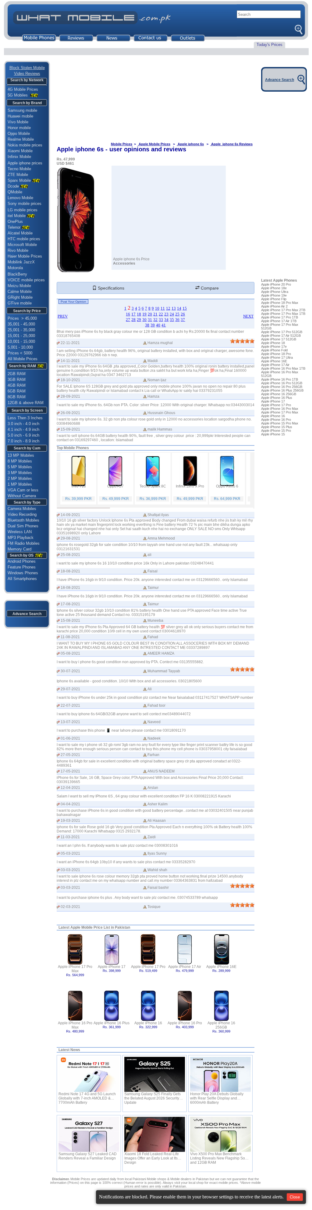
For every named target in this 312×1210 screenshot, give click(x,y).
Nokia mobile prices (25, 145)
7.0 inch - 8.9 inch (23, 441)
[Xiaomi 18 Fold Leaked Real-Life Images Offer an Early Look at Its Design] (154, 1134)
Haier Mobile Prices (25, 256)
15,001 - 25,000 (21, 335)
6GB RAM (17, 391)
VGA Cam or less (23, 490)
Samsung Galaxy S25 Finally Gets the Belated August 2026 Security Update (152, 1096)
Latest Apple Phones (279, 280)
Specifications (110, 288)
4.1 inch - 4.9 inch (23, 429)
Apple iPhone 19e (274, 295)
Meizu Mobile (19, 285)
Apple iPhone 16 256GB (221, 1025)
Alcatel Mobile (20, 233)
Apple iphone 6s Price (131, 259)
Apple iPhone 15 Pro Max (279, 423)
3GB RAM (17, 379)
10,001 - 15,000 (21, 341)
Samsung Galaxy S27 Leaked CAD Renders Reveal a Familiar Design (87, 1156)
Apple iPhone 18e (274, 288)
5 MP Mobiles (20, 467)
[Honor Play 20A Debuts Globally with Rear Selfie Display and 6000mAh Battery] (220, 1074)
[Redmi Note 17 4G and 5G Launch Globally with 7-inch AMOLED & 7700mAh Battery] (88, 1074)
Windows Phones (21, 573)
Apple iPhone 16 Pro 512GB (281, 383)
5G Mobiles (18, 95)
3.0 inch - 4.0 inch (23, 423)
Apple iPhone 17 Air (184, 967)
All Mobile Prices (22, 359)
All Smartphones (20, 578)
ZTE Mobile (18, 174)
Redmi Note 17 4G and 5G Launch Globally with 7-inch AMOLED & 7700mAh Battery (87, 1096)
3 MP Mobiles (20, 472)
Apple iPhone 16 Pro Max (75, 1025)
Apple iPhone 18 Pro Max (279, 302)
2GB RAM (17, 373)
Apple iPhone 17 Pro (148, 967)
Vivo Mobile (18, 122)
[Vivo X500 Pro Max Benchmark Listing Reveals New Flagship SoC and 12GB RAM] (220, 1134)
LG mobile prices (22, 210)
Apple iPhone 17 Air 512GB (281, 335)
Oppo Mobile (19, 133)
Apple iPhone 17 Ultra (277, 357)
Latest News (69, 1050)
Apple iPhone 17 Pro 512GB (281, 332)
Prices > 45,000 (22, 318)
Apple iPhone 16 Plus (111, 1023)
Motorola (15, 268)
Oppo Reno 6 (227, 486)
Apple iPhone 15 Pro (276, 430)
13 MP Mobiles (21, 455)
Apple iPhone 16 (148, 1023)
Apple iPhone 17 (112, 967)
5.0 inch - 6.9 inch (23, 435)
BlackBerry (17, 274)
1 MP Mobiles (20, 484)
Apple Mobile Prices (154, 144)
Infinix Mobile (19, 156)
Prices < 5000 (20, 353)
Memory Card (19, 549)
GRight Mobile (20, 297)
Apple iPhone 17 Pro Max (75, 969)
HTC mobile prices (24, 239)
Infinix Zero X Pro (190, 486)
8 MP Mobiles (20, 461)
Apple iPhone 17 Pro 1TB (279, 317)
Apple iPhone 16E (221, 967)
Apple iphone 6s (190, 144)
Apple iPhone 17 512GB (278, 339)
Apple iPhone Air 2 (274, 306)
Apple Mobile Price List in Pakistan (100, 927)
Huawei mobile (20, 116)
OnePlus (15, 221)
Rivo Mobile (18, 250)
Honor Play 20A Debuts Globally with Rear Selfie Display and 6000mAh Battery (216, 1096)
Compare (209, 288)
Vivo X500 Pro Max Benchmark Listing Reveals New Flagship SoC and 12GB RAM (219, 1156)
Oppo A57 (115, 486)
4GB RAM (17, 385)
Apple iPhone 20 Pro (276, 284)
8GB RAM (17, 397)
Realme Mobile (21, 139)
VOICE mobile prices (26, 280)
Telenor (14, 227)
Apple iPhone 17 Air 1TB (278, 321)
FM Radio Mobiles (24, 543)
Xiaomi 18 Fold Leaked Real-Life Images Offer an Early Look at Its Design (151, 1156)
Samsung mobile (22, 110)
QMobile (15, 192)
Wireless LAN (20, 531)
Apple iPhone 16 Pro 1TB (279, 379)
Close (295, 1197)
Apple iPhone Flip (273, 299)
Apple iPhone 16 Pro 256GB (281, 387)
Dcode (13, 186)
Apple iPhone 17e (274, 346)
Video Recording (22, 514)
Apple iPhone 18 (273, 343)
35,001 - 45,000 (21, 324)
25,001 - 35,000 (21, 330)
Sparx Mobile (19, 180)
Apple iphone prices (25, 163)
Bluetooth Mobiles (23, 520)
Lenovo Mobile (20, 197)
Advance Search (26, 614)
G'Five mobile (20, 303)
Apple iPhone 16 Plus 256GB (282, 390)
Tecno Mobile (19, 169)
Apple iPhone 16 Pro (185, 1023)
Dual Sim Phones (23, 526)
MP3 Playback (21, 537)
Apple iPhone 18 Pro (276, 354)
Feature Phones (20, 567)
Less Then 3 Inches (25, 418)
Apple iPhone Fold (274, 350)
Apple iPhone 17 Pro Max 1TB (283, 313)
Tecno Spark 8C (153, 486)
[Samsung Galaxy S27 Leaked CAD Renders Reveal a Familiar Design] (88, 1134)
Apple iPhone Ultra (274, 292)
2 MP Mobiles (20, 478)
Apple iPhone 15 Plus (276, 427)
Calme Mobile (20, 291)
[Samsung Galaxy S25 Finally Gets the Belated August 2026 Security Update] (154, 1074)
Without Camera (22, 496)
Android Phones (20, 561)
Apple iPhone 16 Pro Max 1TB (283, 368)
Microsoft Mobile (22, 244)
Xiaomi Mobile (20, 151)
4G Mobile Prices (23, 89)
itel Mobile (17, 215)
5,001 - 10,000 (20, 347)
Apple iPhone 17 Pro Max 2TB (283, 310)
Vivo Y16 (78, 486)
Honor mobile (19, 127)
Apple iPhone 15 (273, 434)
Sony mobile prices (24, 203)
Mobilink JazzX (21, 262)
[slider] (242, 341)
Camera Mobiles (22, 508)
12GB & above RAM (26, 402)
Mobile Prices (121, 144)
